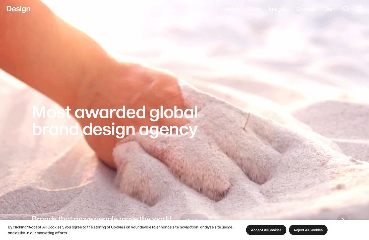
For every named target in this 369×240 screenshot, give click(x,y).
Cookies (118, 227)
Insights (279, 8)
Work (254, 8)
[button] (266, 230)
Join (330, 8)
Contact (306, 8)
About (232, 8)
